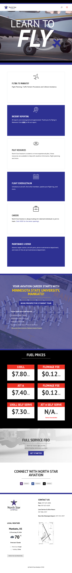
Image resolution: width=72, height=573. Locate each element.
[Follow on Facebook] (32, 483)
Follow (26, 483)
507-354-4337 (60, 516)
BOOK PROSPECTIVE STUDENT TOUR (36, 303)
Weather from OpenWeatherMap (15, 555)
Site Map (61, 570)
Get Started (36, 453)
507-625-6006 (46, 503)
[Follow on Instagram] (21, 483)
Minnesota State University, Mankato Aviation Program (27, 328)
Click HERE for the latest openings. (27, 221)
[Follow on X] (44, 483)
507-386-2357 (42, 512)
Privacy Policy (54, 570)
